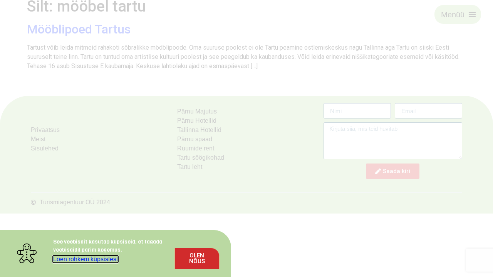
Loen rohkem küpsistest (85, 259)
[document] (246, 138)
